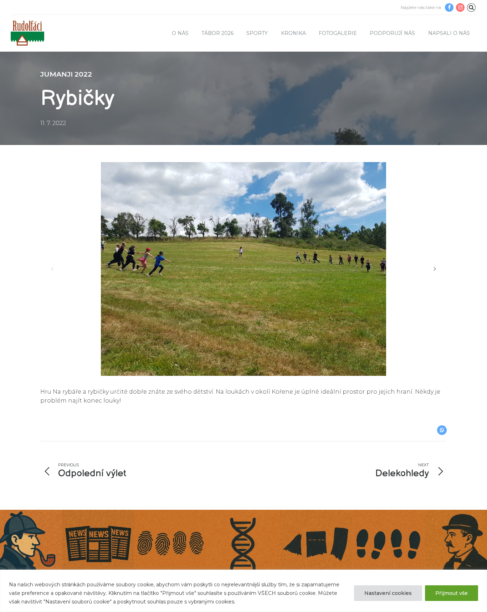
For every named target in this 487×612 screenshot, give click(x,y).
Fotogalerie (338, 33)
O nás (180, 33)
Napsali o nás (449, 33)
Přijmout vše (451, 593)
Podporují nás (392, 33)
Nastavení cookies (388, 593)
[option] (243, 269)
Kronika (293, 33)
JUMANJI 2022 (66, 74)
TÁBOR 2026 (217, 33)
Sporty (257, 33)
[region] (243, 591)
